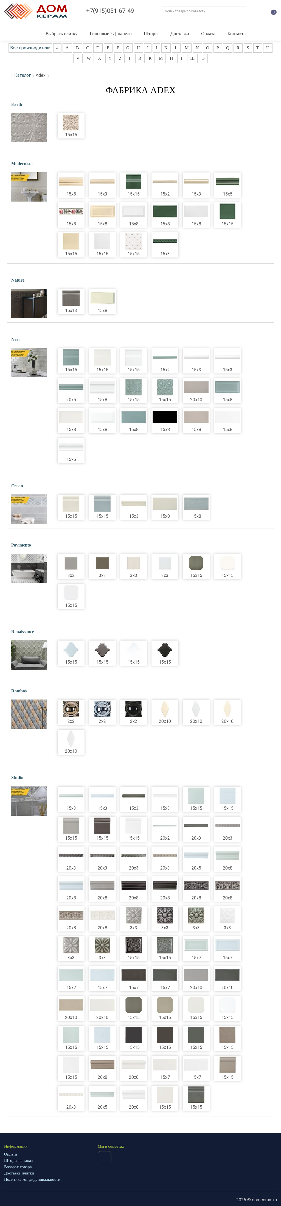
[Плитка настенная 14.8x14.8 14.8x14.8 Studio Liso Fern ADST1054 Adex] (71, 1035)
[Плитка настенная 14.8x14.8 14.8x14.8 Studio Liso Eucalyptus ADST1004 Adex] (196, 1035)
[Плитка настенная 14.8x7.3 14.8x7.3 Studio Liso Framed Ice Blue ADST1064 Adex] (227, 945)
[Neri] (29, 363)
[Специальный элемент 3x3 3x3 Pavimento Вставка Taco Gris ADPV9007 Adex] (71, 563)
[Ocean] (29, 509)
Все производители (30, 47)
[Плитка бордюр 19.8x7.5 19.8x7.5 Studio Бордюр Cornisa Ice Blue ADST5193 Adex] (71, 885)
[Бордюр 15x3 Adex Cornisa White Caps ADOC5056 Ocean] (133, 504)
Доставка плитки (19, 1173)
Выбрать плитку (62, 33)
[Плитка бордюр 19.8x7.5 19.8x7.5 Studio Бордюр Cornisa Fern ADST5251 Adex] (227, 855)
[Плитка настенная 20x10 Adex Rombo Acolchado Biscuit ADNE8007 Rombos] (165, 709)
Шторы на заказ (18, 1160)
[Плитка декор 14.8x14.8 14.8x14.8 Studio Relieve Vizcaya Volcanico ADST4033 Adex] (133, 945)
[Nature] (29, 303)
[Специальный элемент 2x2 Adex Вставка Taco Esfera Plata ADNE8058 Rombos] (102, 709)
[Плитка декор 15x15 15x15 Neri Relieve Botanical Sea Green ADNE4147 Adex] (165, 387)
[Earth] (29, 128)
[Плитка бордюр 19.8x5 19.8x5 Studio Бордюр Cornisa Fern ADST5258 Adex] (102, 1094)
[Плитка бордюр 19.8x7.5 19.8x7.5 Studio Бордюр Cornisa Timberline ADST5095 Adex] (165, 885)
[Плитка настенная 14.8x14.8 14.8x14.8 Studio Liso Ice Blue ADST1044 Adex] (102, 1035)
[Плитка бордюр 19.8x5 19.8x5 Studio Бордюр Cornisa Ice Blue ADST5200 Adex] (196, 855)
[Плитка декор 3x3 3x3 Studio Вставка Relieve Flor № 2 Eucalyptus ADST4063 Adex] (196, 915)
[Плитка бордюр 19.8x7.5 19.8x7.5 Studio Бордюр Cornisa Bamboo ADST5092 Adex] (133, 1065)
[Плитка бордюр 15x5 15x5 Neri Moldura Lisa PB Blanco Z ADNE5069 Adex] (71, 447)
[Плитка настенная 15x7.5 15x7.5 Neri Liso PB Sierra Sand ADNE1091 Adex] (196, 417)
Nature (17, 280)
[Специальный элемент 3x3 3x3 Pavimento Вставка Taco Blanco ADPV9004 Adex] (165, 563)
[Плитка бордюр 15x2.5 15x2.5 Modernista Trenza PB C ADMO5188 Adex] (165, 241)
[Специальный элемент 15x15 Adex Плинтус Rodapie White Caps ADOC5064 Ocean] (71, 504)
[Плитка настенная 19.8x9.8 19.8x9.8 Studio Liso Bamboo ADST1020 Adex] (102, 1005)
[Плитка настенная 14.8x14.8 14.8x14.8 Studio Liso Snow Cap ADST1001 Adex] (71, 1065)
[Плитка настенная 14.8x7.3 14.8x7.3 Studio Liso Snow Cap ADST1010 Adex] (196, 1065)
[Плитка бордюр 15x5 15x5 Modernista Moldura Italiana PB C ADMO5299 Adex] (71, 181)
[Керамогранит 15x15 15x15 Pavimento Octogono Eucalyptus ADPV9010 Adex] (196, 563)
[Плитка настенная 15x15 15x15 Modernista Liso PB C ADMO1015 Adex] (102, 241)
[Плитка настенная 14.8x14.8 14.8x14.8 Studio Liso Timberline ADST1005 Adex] (165, 1035)
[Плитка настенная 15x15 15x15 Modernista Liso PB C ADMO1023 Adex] (227, 211)
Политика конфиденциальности (32, 1179)
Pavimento (21, 545)
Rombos (19, 691)
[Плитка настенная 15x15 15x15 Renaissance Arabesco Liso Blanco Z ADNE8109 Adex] (133, 649)
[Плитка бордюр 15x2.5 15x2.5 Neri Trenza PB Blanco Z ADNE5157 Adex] (196, 357)
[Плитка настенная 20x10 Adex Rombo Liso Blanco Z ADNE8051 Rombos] (71, 739)
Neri (15, 339)
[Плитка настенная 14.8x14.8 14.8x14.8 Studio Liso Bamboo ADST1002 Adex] (165, 1094)
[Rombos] (29, 714)
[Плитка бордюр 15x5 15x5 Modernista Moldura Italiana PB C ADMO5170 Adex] (227, 181)
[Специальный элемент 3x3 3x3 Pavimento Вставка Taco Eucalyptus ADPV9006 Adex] (102, 563)
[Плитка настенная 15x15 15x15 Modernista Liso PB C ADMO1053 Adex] (71, 241)
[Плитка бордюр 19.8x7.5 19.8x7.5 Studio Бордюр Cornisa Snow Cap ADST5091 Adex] (133, 1094)
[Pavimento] (29, 568)
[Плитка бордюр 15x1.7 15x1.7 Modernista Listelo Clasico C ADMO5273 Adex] (165, 181)
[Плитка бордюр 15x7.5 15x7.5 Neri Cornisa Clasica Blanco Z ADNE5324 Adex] (102, 387)
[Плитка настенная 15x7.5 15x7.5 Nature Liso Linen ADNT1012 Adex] (102, 298)
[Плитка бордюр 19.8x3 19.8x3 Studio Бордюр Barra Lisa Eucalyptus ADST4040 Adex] (196, 825)
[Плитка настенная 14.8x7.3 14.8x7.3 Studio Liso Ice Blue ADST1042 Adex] (102, 975)
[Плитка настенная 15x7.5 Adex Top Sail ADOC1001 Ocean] (196, 504)
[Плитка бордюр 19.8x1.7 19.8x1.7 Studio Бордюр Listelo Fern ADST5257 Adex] (165, 825)
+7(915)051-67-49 (110, 10)
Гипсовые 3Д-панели (111, 33)
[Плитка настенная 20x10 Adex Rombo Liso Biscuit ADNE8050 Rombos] (227, 709)
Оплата (208, 33)
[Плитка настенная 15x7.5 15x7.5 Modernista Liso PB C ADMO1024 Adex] (165, 211)
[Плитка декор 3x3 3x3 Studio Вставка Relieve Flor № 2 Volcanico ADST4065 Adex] (165, 915)
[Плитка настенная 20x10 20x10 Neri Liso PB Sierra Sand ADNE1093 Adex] (196, 387)
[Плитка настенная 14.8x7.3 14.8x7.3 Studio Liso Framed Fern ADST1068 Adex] (196, 945)
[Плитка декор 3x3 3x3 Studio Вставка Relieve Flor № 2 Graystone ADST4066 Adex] (133, 915)
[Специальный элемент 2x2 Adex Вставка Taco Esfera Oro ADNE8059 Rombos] (71, 709)
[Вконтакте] (104, 1157)
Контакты (236, 33)
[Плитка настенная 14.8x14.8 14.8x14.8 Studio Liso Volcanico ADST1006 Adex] (133, 1035)
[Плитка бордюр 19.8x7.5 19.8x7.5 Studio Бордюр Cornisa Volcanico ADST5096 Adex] (133, 885)
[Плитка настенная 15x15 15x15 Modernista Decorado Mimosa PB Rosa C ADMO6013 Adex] (133, 241)
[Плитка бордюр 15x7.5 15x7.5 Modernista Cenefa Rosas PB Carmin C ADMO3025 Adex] (71, 211)
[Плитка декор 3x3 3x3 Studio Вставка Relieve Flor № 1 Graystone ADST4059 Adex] (71, 945)
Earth (16, 104)
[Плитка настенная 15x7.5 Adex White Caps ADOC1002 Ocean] (165, 504)
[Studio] (29, 801)
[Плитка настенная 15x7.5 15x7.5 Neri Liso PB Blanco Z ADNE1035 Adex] (227, 417)
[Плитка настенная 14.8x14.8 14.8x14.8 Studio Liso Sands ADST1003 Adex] (227, 1035)
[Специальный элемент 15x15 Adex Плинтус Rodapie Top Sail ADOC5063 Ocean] (102, 504)
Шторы (151, 33)
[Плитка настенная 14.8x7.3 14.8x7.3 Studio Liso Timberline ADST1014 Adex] (133, 975)
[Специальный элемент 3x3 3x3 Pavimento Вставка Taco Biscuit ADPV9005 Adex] (133, 563)
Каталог (22, 75)
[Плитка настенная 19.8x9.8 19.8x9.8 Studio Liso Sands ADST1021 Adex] (71, 1005)
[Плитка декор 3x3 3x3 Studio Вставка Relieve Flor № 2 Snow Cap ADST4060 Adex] (227, 915)
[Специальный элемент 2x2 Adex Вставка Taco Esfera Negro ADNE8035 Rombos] (133, 709)
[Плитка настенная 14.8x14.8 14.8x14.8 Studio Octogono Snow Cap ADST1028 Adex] (227, 1005)
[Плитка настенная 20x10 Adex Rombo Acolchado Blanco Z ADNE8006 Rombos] (196, 709)
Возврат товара (18, 1167)
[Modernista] (29, 187)
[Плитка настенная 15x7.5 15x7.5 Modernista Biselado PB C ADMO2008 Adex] (133, 211)
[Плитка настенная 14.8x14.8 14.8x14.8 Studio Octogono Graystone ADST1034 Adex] (165, 1005)
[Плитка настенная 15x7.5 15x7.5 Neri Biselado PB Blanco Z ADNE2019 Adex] (102, 417)
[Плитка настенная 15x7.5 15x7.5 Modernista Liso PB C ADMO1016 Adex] (196, 211)
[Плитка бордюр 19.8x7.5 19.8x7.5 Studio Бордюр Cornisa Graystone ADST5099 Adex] (102, 885)
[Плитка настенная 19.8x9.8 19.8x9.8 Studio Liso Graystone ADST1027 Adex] (196, 975)
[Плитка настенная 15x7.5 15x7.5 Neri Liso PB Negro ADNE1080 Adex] (165, 417)
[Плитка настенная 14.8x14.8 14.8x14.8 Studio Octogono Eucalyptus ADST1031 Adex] (133, 1005)
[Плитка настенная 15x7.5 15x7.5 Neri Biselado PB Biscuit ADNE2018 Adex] (71, 417)
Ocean (17, 485)
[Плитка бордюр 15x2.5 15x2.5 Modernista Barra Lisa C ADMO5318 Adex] (196, 181)
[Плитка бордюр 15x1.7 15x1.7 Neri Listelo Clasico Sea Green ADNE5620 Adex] (165, 357)
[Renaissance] (29, 655)
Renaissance (22, 631)
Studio (17, 777)
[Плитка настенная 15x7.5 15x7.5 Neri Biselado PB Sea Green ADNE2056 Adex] (227, 387)
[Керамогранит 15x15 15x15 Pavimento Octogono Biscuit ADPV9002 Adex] (227, 563)
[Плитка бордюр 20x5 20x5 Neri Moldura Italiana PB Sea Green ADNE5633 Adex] (71, 387)
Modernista (22, 163)
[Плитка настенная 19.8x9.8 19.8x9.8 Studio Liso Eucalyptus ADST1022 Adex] (227, 975)
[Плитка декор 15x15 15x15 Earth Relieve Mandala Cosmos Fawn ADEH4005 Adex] (71, 122)
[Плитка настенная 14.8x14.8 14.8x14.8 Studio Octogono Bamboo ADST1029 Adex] (196, 1005)
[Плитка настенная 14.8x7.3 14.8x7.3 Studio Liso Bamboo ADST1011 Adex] (165, 1065)
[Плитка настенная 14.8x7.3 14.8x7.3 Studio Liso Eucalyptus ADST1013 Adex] (165, 975)
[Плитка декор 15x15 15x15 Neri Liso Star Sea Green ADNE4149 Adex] (133, 387)
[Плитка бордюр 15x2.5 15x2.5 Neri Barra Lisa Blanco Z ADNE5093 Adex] (227, 357)
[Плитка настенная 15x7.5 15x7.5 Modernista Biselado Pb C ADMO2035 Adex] (102, 211)
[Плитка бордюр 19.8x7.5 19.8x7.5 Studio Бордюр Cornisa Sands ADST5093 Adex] (102, 1065)
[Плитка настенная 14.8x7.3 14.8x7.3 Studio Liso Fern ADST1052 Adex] (71, 975)
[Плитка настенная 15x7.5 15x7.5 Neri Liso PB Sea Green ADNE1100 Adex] (133, 417)
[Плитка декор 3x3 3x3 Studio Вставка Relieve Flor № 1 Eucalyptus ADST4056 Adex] (102, 945)
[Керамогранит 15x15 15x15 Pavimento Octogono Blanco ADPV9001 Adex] (71, 593)
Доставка (179, 33)
